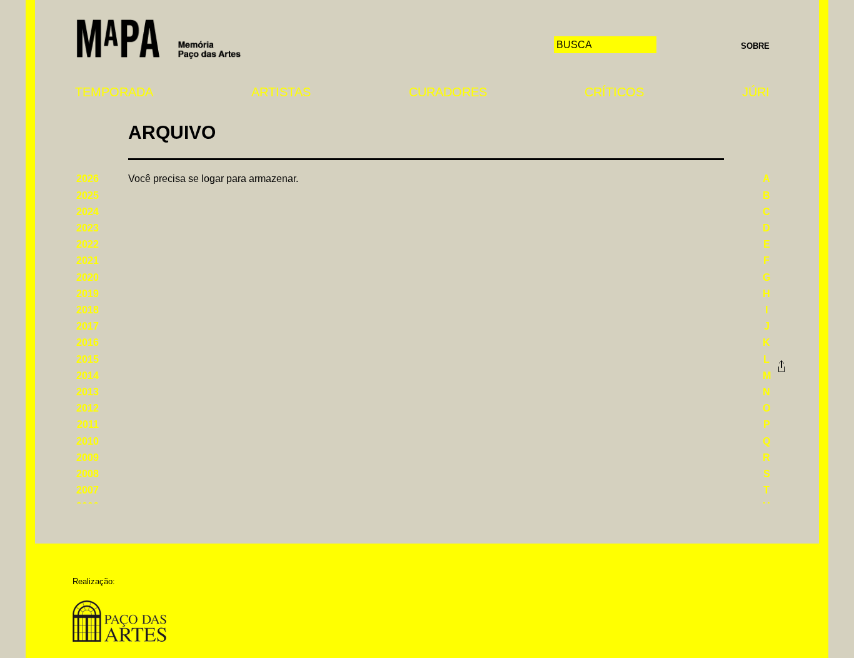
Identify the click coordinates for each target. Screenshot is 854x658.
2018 (87, 310)
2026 (87, 178)
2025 (87, 195)
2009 (87, 457)
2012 (87, 408)
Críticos (614, 92)
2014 (87, 375)
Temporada (114, 92)
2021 (87, 260)
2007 (87, 490)
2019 (87, 293)
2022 (87, 244)
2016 (87, 342)
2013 (87, 392)
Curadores (448, 92)
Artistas (281, 92)
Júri (756, 92)
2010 (87, 441)
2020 (87, 277)
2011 (88, 424)
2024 (87, 211)
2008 (87, 473)
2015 (87, 359)
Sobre (755, 46)
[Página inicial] (158, 38)
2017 (87, 326)
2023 (87, 228)
